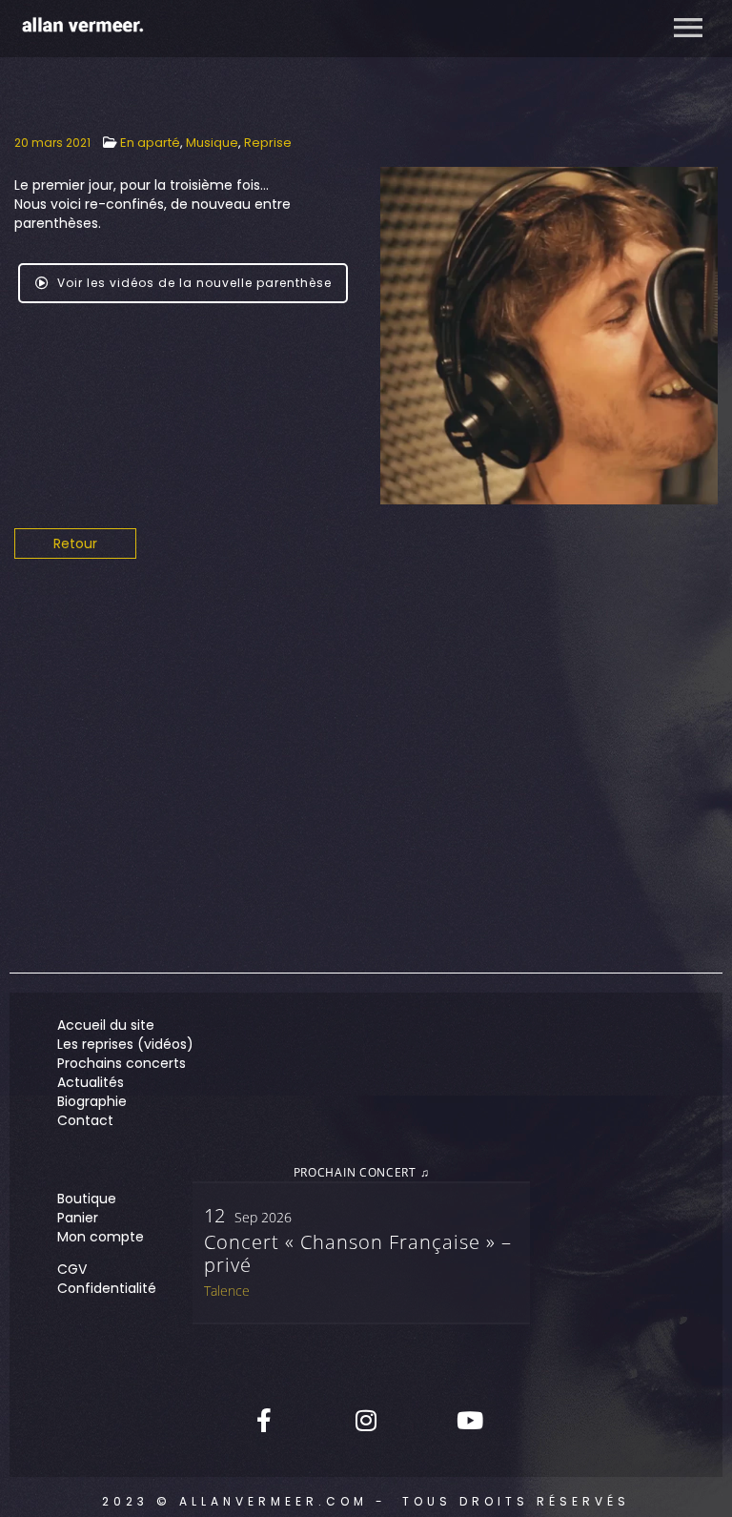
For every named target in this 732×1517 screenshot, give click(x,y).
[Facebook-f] (264, 1419)
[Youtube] (468, 1419)
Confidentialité (106, 1288)
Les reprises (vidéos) (125, 1044)
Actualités (90, 1082)
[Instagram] (366, 1419)
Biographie (92, 1101)
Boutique (86, 1198)
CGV (72, 1269)
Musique (212, 142)
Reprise (268, 142)
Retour (75, 543)
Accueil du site (105, 1025)
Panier (77, 1217)
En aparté (150, 142)
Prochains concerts (121, 1063)
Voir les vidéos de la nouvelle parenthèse (194, 283)
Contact (85, 1120)
